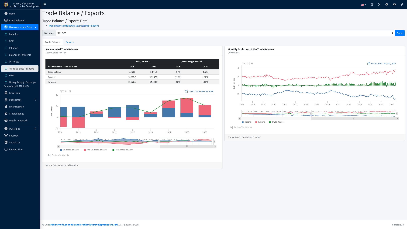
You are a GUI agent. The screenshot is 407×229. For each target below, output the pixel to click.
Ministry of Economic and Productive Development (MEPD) (84, 224)
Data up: (49, 33)
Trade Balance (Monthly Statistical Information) (74, 25)
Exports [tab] (70, 42)
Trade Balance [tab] (52, 42)
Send (400, 33)
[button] (44, 4)
